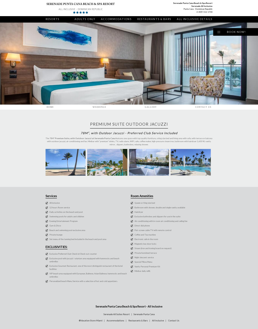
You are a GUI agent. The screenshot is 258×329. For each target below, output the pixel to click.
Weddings (99, 107)
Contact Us (203, 107)
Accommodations (116, 19)
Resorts (52, 19)
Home (50, 107)
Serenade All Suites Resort (116, 314)
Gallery (151, 107)
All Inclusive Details (194, 19)
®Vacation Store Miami (90, 320)
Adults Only (85, 19)
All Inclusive (158, 320)
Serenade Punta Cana (144, 314)
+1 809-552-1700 (204, 12)
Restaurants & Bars (154, 19)
